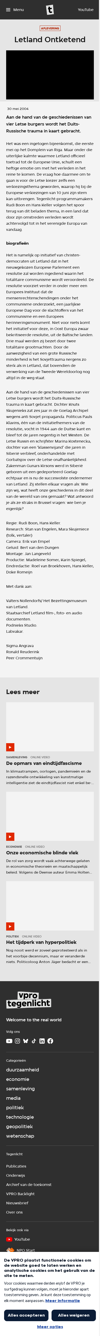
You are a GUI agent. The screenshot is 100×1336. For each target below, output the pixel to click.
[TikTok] (34, 1041)
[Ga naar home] (50, 10)
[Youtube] (9, 1041)
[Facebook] (50, 1041)
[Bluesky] (26, 1041)
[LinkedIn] (42, 1041)
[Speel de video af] (50, 75)
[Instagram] (17, 1041)
